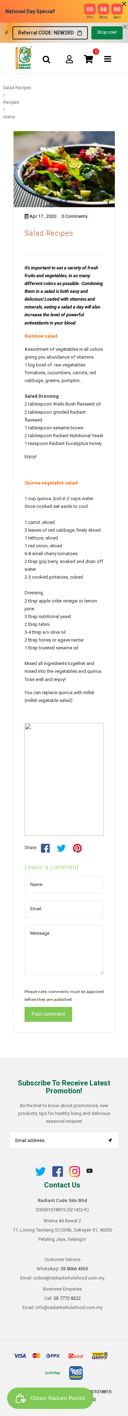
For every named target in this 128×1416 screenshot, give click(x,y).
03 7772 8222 (67, 1298)
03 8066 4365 (74, 1268)
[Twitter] (40, 1175)
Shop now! (107, 32)
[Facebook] (57, 1175)
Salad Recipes (49, 233)
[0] (88, 59)
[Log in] (69, 59)
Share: (31, 847)
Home (9, 116)
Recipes (11, 102)
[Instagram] (74, 1175)
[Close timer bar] (124, 4)
